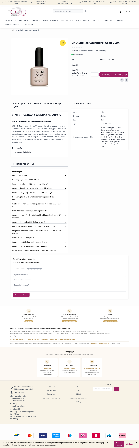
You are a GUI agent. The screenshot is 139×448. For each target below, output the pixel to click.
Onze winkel (51, 394)
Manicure (22, 20)
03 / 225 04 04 (19, 392)
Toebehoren (107, 20)
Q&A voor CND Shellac (23, 152)
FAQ (78, 390)
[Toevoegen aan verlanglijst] (122, 80)
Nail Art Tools (66, 20)
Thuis (12, 30)
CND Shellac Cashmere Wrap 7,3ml (27, 30)
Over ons (51, 386)
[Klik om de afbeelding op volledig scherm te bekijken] (39, 66)
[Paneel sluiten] (136, 442)
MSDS (78, 394)
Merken (120, 20)
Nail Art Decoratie (49, 20)
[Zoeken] (85, 11)
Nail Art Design (81, 20)
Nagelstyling (9, 20)
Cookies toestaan (119, 444)
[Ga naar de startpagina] (17, 11)
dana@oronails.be (104, 343)
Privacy (78, 402)
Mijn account (51, 390)
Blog (78, 386)
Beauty (94, 20)
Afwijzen (129, 444)
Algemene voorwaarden (78, 398)
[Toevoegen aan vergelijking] (126, 80)
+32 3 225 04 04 (94, 343)
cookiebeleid (51, 445)
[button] (77, 47)
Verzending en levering (51, 398)
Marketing (29, 24)
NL (127, 12)
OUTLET (131, 20)
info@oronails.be (17, 398)
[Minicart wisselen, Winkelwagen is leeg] (123, 11)
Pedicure (35, 20)
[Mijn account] (120, 11)
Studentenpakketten (12, 24)
